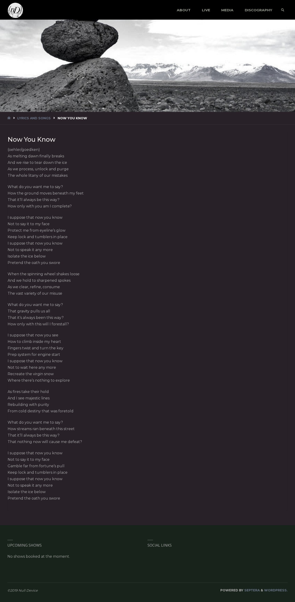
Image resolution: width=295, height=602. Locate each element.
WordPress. (276, 590)
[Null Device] (15, 10)
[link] (282, 10)
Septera (251, 590)
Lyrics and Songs (34, 118)
